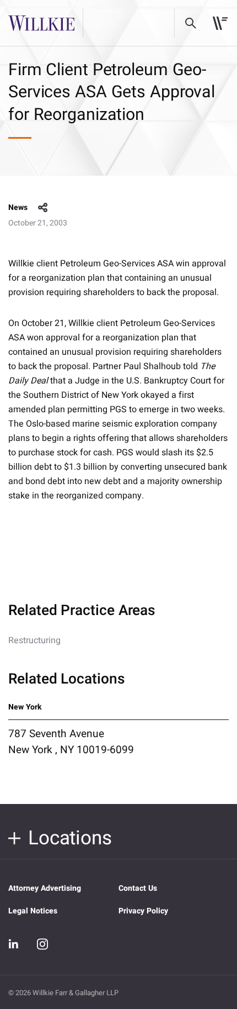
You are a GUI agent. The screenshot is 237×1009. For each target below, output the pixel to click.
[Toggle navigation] (220, 23)
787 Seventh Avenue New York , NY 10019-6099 (71, 741)
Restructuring (34, 640)
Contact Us (137, 888)
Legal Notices (32, 911)
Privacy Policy (143, 911)
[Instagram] (42, 943)
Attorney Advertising (44, 888)
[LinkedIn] (13, 944)
